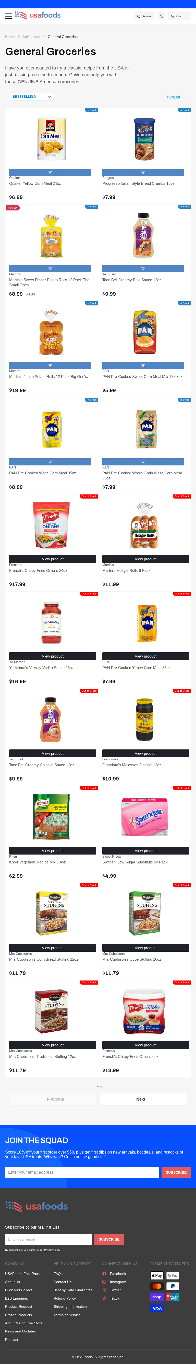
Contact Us (62, 1282)
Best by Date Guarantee (73, 1290)
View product (53, 559)
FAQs (58, 1274)
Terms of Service (67, 1315)
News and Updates (20, 1331)
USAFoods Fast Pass (22, 1274)
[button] (179, 16)
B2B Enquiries (16, 1298)
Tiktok (114, 1298)
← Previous (53, 1099)
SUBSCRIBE (176, 1172)
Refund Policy (65, 1298)
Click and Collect (18, 1290)
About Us (12, 1282)
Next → (143, 1099)
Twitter (115, 1290)
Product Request (18, 1306)
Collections (31, 37)
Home (10, 37)
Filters (173, 97)
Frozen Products (18, 1315)
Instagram (118, 1282)
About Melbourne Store (24, 1323)
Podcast (11, 1340)
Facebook (118, 1274)
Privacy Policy (52, 1249)
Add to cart (50, 172)
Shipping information (70, 1306)
